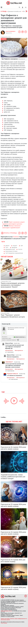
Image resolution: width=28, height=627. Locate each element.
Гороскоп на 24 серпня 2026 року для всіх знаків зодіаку (13, 533)
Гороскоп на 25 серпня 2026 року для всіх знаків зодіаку (13, 505)
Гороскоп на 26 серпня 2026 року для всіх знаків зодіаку (13, 448)
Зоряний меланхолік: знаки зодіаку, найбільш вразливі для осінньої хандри (13, 476)
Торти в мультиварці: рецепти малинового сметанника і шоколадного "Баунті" (12, 285)
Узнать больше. (4, 623)
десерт (7, 245)
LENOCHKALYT (9, 362)
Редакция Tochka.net (12, 373)
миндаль (14, 247)
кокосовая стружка (11, 251)
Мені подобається (19, 350)
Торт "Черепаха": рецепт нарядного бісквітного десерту (13, 316)
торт (6, 247)
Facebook (16, 236)
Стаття (20, 249)
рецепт (15, 245)
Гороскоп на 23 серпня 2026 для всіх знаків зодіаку (13, 561)
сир (22, 245)
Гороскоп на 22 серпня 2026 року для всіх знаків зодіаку (13, 588)
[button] (22, 7)
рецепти (4, 39)
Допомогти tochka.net (14, 11)
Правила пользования (5, 618)
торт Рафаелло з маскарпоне (14, 253)
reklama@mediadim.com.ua (6, 611)
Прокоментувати (9, 350)
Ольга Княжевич (10, 31)
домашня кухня (10, 249)
